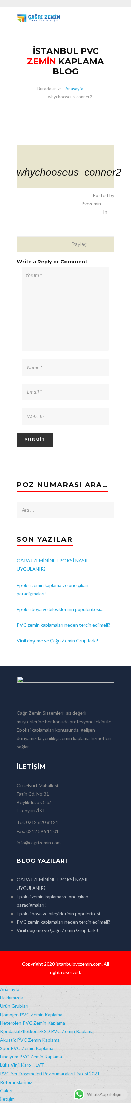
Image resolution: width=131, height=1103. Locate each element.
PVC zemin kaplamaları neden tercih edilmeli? (63, 625)
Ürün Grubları (14, 1006)
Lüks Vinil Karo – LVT (22, 1065)
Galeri (6, 1090)
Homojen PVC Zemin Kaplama (31, 1014)
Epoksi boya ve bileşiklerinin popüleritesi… (60, 609)
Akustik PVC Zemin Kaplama (30, 1040)
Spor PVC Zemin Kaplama (26, 1048)
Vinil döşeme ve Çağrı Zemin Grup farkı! (57, 641)
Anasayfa (74, 88)
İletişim (7, 1099)
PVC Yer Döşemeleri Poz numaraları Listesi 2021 (50, 1073)
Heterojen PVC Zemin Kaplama (32, 1023)
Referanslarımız (16, 1082)
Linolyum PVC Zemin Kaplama (31, 1056)
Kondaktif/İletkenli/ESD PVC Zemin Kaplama (47, 1031)
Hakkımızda (11, 997)
